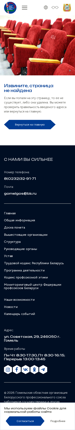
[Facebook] (17, 369)
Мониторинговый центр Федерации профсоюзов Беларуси (32, 286)
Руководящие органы (20, 249)
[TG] (43, 369)
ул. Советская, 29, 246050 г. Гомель (32, 338)
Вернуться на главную (30, 124)
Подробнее (57, 421)
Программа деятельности (24, 270)
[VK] (26, 369)
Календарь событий (19, 314)
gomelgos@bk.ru (20, 193)
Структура (12, 242)
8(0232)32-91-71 (20, 179)
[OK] (34, 369)
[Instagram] (8, 369)
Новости (11, 307)
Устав (8, 256)
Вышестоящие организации (25, 235)
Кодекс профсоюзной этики (26, 277)
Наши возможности (19, 300)
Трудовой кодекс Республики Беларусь (34, 263)
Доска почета (14, 228)
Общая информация (19, 220)
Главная (10, 213)
